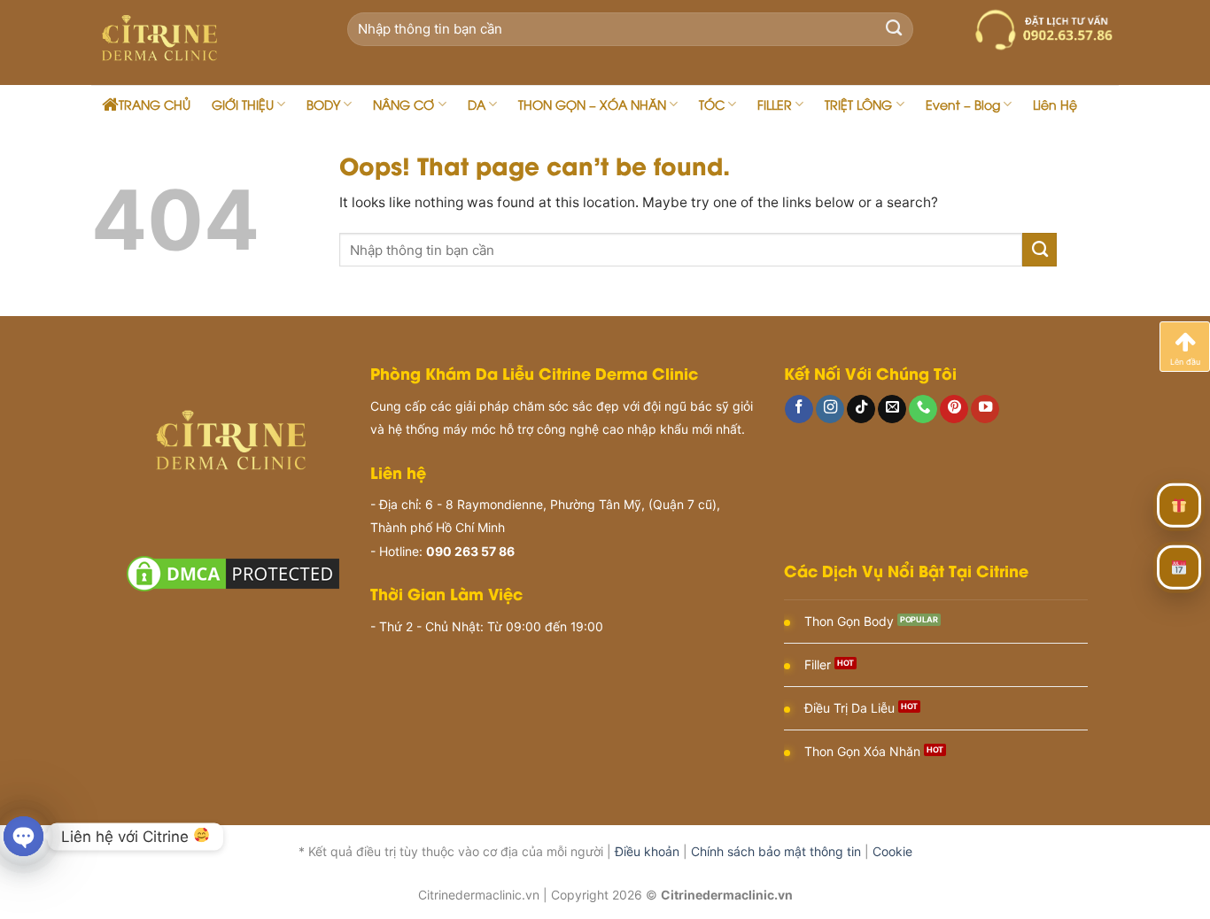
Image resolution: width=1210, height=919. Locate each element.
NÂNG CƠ (403, 104)
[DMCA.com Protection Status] (233, 572)
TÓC (712, 104)
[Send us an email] (892, 409)
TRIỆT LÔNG (858, 104)
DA (476, 104)
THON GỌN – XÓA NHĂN (592, 104)
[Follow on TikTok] (861, 409)
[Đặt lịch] (1179, 566)
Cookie (892, 851)
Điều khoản (647, 851)
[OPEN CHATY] (23, 836)
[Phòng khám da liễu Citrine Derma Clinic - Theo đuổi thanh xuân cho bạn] (197, 42)
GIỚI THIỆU (243, 104)
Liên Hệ (1055, 104)
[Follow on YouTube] (985, 409)
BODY (323, 104)
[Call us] (923, 409)
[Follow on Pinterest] (954, 409)
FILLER (774, 104)
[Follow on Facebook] (799, 409)
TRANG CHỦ (154, 104)
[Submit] (894, 29)
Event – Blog (963, 104)
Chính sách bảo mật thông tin (776, 851)
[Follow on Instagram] (830, 409)
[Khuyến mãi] (1179, 505)
